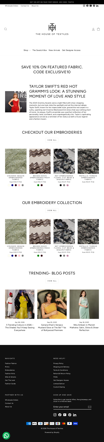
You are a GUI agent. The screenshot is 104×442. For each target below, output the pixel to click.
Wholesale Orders (11, 6)
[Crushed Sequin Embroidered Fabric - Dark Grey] (22, 185)
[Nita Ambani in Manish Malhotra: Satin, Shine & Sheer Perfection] (84, 304)
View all (52, 140)
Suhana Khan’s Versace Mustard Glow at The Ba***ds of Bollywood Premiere (52, 327)
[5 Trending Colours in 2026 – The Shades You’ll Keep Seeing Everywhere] (19, 304)
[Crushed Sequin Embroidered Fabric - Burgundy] (16, 185)
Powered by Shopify (52, 432)
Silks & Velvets (10, 377)
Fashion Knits (10, 373)
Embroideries (10, 370)
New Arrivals (54, 50)
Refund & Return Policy (62, 373)
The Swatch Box (39, 50)
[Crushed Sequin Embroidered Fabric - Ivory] (9, 185)
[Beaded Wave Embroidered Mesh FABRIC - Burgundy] (41, 185)
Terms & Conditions (60, 370)
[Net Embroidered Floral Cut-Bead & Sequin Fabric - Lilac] (67, 185)
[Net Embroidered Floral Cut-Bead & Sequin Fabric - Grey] (64, 185)
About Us (35, 6)
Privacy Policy (58, 363)
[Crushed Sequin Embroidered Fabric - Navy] (12, 185)
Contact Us (25, 6)
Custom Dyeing (59, 387)
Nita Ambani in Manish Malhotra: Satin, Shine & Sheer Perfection (84, 327)
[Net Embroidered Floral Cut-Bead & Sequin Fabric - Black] (60, 185)
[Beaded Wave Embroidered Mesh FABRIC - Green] (38, 185)
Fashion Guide (10, 384)
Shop (26, 50)
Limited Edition (59, 384)
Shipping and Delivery (61, 367)
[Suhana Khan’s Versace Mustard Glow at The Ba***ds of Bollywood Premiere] (52, 304)
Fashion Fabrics (10, 363)
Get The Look (10, 380)
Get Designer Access (71, 50)
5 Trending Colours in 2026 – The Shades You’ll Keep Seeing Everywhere (19, 327)
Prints (7, 367)
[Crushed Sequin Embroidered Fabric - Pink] (19, 185)
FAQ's (55, 377)
